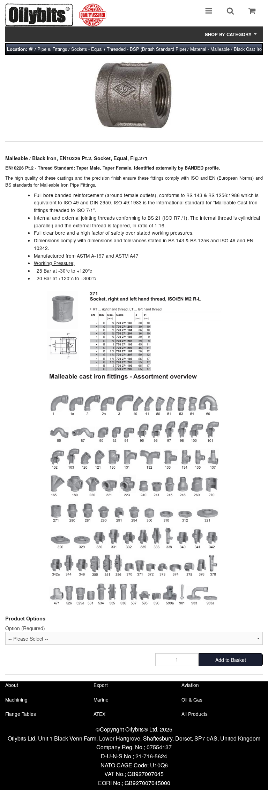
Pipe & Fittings (52, 49)
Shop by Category (229, 34)
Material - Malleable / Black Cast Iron (227, 49)
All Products (194, 713)
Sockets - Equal (87, 49)
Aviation (190, 684)
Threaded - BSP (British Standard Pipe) (146, 49)
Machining (16, 699)
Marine (101, 699)
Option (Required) (25, 628)
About (11, 684)
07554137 (159, 747)
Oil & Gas (191, 699)
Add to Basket (230, 659)
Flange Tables (20, 713)
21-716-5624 (151, 756)
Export (101, 684)
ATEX (99, 713)
